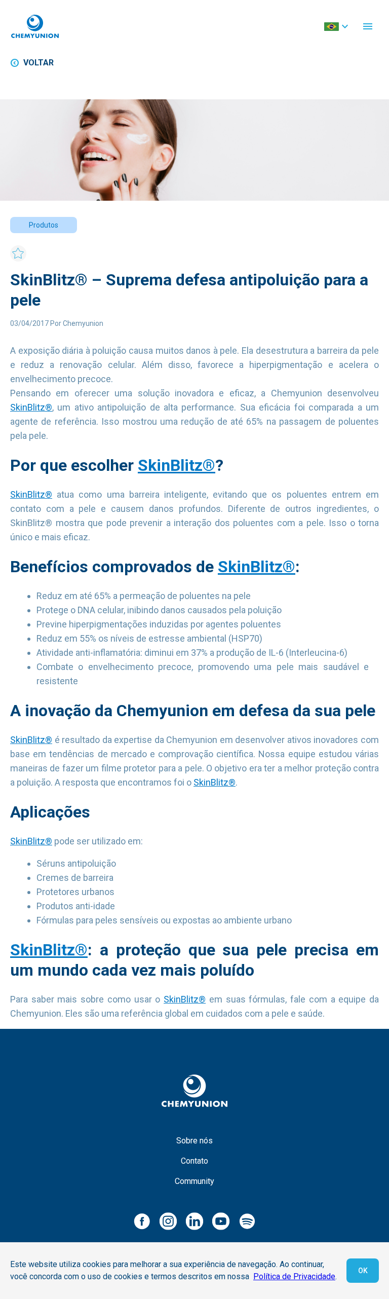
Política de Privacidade (294, 1276)
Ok (363, 1271)
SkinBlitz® (31, 407)
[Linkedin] (194, 1221)
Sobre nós (194, 1140)
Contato (194, 1161)
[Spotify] (247, 1221)
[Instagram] (168, 1221)
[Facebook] (142, 1221)
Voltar (38, 62)
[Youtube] (221, 1221)
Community (194, 1181)
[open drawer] (368, 26)
